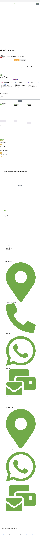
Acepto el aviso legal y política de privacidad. (11, 184)
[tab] (16, 60)
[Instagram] (7, 216)
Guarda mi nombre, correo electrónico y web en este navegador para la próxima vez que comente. (13, 100)
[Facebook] (5, 216)
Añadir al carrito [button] (3, 121)
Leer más (15, 121)
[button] (14, 3)
